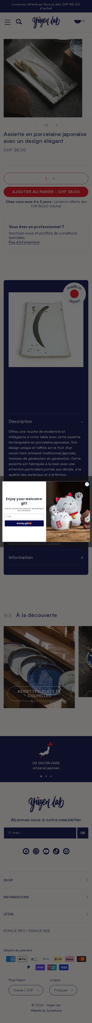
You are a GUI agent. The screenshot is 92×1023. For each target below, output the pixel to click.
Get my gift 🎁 (24, 523)
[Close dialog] (87, 484)
